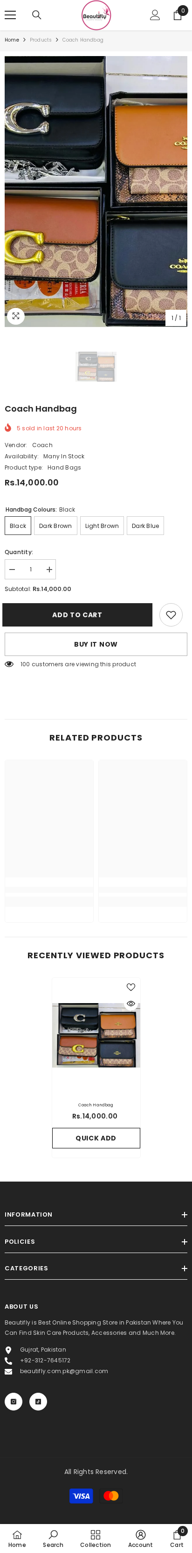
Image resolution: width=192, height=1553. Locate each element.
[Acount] (155, 15)
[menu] (10, 15)
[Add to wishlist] (131, 987)
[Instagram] (13, 1402)
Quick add (96, 1138)
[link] (171, 615)
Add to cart (80, 615)
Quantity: (19, 552)
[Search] (36, 15)
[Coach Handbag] (96, 1035)
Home (12, 39)
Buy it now (96, 644)
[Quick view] (131, 1004)
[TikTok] (38, 1402)
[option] (96, 191)
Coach (42, 445)
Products (41, 39)
